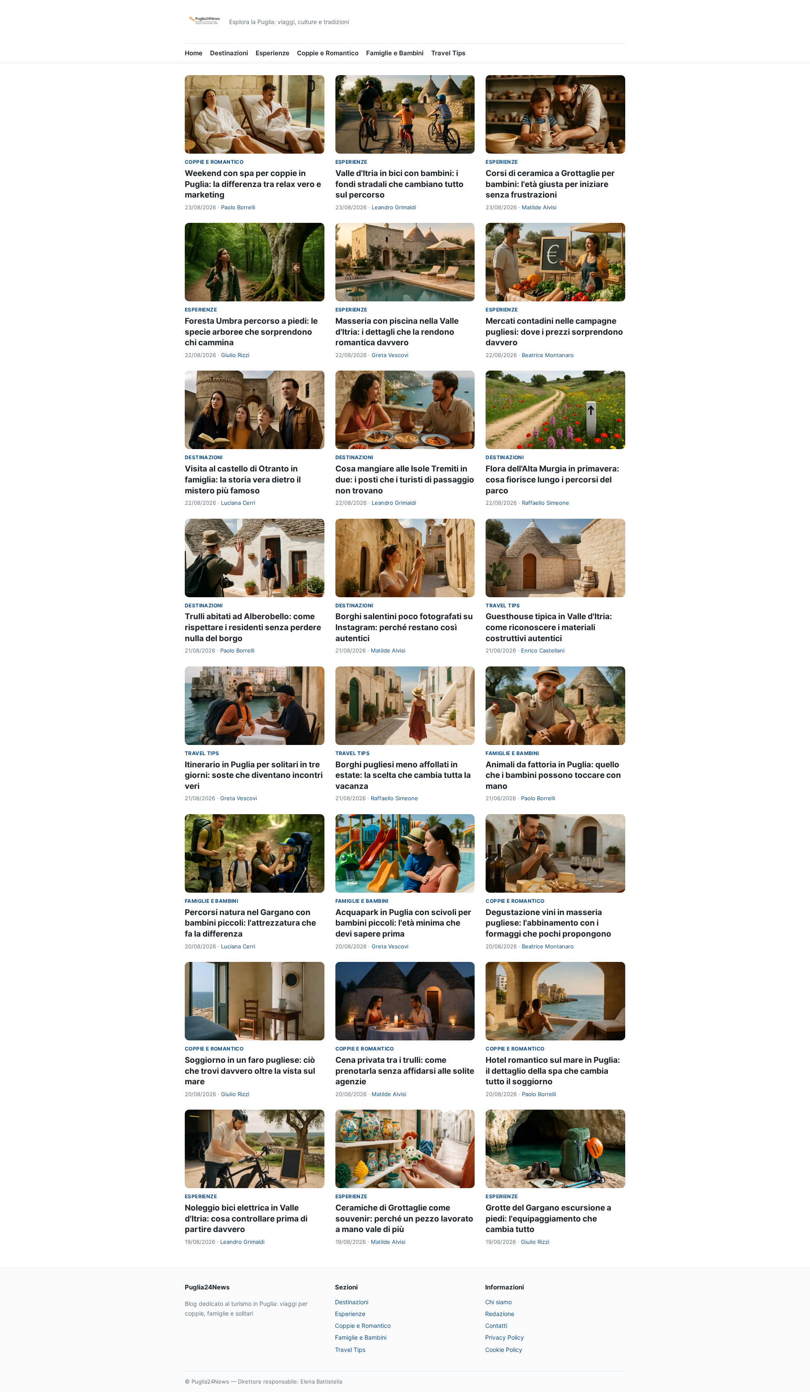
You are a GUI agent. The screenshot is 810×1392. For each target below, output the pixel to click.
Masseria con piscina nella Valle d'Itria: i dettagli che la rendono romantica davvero (397, 331)
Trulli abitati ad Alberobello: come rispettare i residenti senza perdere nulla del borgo (253, 627)
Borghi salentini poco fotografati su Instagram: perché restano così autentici (404, 627)
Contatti (496, 1325)
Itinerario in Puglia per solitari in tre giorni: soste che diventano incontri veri (254, 775)
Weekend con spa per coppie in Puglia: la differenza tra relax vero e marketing (253, 184)
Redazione (499, 1313)
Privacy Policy (504, 1337)
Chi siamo (498, 1301)
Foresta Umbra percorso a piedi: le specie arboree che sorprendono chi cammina (251, 331)
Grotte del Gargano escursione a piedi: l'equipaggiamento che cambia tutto (548, 1218)
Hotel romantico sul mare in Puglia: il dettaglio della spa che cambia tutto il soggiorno (553, 1070)
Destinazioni (229, 53)
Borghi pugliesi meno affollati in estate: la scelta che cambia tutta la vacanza (403, 775)
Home (193, 53)
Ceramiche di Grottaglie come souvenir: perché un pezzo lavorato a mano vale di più (404, 1218)
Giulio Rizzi (235, 355)
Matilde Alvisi (539, 207)
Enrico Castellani (542, 650)
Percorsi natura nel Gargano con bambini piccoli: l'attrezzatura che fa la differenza (250, 923)
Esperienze (272, 53)
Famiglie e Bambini (395, 53)
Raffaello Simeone (545, 502)
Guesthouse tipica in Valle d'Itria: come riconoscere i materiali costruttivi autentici (549, 627)
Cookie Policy (503, 1349)
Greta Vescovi (390, 355)
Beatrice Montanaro (548, 355)
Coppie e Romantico (328, 53)
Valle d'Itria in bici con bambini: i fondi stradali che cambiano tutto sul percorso (399, 184)
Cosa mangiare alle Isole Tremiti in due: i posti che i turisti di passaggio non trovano (404, 479)
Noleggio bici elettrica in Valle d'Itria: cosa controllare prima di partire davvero (246, 1218)
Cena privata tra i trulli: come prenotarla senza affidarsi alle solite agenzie (404, 1070)
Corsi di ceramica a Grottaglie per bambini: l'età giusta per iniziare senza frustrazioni (550, 184)
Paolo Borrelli (238, 207)
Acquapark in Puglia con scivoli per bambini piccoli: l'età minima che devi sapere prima (403, 923)
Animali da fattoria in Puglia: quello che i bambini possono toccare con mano (553, 775)
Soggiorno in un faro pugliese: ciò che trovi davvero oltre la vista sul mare (250, 1070)
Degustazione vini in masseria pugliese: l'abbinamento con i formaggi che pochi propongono (548, 923)
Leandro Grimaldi (394, 207)
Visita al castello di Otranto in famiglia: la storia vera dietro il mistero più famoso (243, 479)
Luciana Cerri (238, 502)
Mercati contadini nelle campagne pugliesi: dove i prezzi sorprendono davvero (554, 331)
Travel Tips (448, 53)
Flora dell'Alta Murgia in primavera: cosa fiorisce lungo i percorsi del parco (552, 479)
